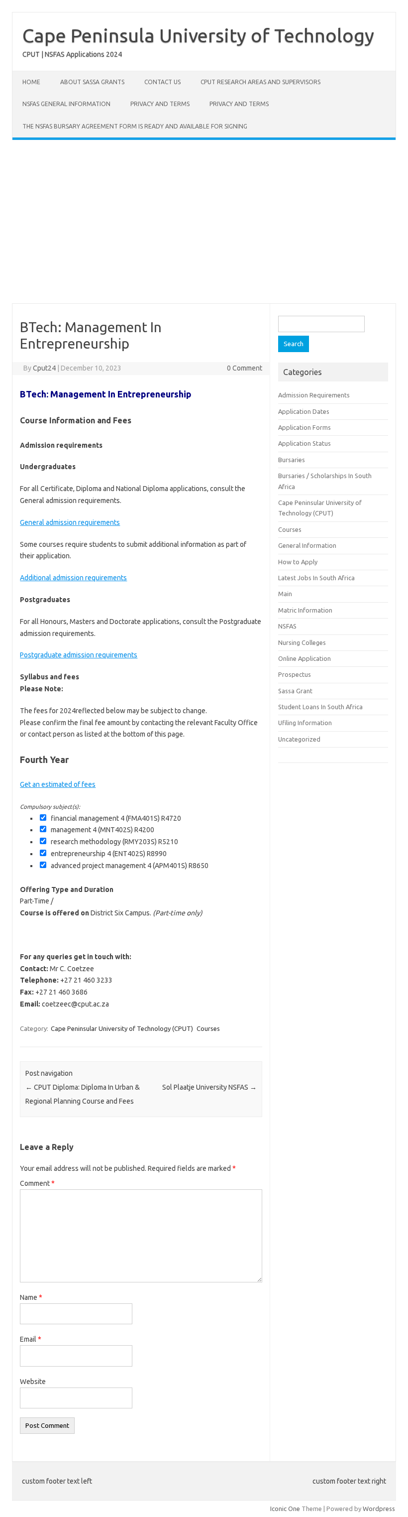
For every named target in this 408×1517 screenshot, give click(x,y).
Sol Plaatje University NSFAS (209, 1087)
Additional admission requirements (73, 578)
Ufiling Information (305, 722)
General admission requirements (70, 522)
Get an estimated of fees (58, 784)
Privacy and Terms (160, 104)
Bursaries (291, 459)
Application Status (304, 443)
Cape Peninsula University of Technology (198, 35)
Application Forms (304, 427)
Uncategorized (299, 739)
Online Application (304, 658)
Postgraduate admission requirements (78, 655)
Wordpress (379, 1508)
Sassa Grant (295, 690)
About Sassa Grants (92, 82)
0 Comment (244, 368)
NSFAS (287, 626)
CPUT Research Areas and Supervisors (260, 82)
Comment (37, 1183)
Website (33, 1382)
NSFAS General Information (66, 104)
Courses (208, 1028)
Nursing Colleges (302, 642)
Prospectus (294, 674)
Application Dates (303, 411)
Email (30, 1339)
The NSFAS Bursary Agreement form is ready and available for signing (134, 126)
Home (31, 82)
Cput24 (44, 368)
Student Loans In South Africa (320, 706)
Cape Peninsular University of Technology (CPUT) (122, 1028)
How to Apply (297, 561)
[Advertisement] (204, 221)
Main (285, 593)
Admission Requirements (314, 394)
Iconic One (285, 1508)
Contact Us (162, 82)
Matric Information (305, 610)
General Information (307, 545)
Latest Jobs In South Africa (316, 577)
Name (31, 1297)
